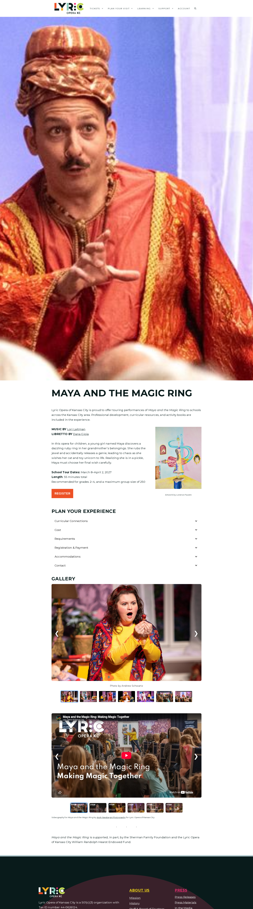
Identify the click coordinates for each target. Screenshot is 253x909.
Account (184, 8)
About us (139, 890)
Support (164, 8)
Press (181, 890)
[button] (195, 8)
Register (62, 493)
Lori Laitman (76, 429)
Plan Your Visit (118, 8)
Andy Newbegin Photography (111, 817)
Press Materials (185, 902)
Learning (144, 8)
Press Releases (185, 897)
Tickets (95, 8)
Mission (135, 898)
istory (136, 903)
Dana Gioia (81, 434)
